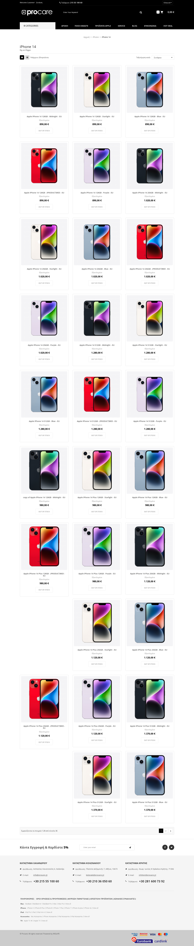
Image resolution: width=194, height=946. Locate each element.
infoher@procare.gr (147, 875)
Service (121, 26)
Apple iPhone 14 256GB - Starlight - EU (44, 269)
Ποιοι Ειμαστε (81, 26)
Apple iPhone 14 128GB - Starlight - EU (97, 116)
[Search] (140, 12)
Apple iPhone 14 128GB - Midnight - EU (44, 116)
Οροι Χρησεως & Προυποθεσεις (51, 899)
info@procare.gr (40, 875)
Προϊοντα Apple (103, 26)
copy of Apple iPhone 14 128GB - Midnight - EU (44, 497)
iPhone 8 (49, 908)
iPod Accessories (77, 916)
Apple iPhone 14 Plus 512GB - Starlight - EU (97, 802)
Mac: (22, 904)
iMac (54, 904)
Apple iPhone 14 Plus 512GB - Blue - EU (149, 802)
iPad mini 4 (41, 912)
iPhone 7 (68, 908)
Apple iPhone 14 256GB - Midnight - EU (149, 193)
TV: (21, 921)
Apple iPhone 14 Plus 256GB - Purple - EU (97, 726)
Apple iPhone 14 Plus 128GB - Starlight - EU (97, 497)
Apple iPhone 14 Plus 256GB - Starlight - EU (97, 650)
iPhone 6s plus (78, 908)
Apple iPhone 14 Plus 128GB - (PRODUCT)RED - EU (44, 575)
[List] (27, 57)
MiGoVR (56, 934)
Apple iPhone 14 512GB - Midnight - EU (97, 345)
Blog (134, 26)
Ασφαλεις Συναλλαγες (124, 899)
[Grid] (22, 57)
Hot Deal (168, 26)
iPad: (22, 912)
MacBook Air (37, 904)
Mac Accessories (36, 916)
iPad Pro (28, 912)
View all (68, 904)
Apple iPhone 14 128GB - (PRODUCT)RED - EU (44, 193)
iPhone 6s (87, 908)
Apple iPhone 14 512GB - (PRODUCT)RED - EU (97, 421)
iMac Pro (61, 904)
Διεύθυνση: (28, 869)
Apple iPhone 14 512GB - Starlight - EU (150, 345)
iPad (34, 912)
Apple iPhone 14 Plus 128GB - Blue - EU (149, 497)
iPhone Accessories (50, 916)
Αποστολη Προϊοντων (101, 899)
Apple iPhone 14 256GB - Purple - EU (44, 345)
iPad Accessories (64, 916)
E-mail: (26, 875)
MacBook (28, 904)
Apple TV (37, 921)
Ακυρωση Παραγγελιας (78, 899)
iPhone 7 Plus (58, 908)
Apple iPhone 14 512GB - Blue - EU (44, 421)
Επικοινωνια (150, 26)
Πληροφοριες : (27, 899)
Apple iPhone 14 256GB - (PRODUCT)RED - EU (150, 269)
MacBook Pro (47, 904)
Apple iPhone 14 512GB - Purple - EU (149, 421)
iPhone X (30, 908)
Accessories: (25, 916)
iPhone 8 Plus (39, 908)
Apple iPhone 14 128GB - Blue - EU (149, 116)
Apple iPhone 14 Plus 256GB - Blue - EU (149, 650)
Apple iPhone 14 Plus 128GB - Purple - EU (97, 574)
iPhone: (23, 908)
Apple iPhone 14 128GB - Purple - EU (97, 193)
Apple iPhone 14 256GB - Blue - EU (97, 269)
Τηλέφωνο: (27, 881)
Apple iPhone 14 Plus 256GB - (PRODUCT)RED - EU (44, 727)
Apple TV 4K (28, 921)
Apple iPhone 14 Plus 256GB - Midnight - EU (149, 574)
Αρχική (64, 26)
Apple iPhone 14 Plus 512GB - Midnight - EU (149, 726)
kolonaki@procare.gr (95, 875)
